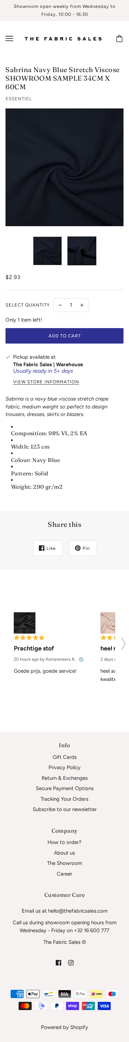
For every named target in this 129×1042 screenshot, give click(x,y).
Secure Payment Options (65, 788)
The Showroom (64, 863)
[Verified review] (81, 659)
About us (64, 853)
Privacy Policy (64, 767)
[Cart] (120, 38)
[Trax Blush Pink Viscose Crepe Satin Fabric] (111, 623)
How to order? (64, 842)
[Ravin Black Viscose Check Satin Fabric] (24, 623)
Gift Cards (65, 757)
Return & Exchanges (65, 778)
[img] (58, 962)
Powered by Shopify (64, 1027)
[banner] (63, 38)
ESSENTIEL (19, 98)
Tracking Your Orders (64, 799)
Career (64, 874)
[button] (123, 641)
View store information (46, 382)
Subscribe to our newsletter (65, 809)
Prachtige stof (34, 648)
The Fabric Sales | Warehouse (48, 364)
